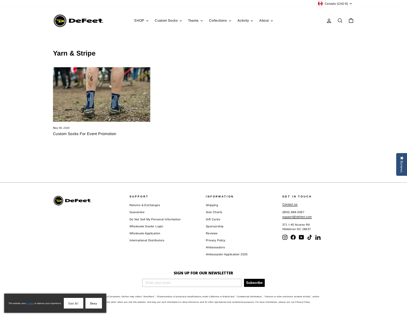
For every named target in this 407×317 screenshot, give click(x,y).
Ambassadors (215, 247)
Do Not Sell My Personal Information (155, 219)
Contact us (290, 204)
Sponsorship (214, 226)
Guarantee (137, 212)
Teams (193, 20)
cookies (30, 303)
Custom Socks (166, 20)
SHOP (139, 20)
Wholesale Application (145, 233)
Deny (93, 303)
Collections (218, 20)
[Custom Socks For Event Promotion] (101, 94)
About (264, 20)
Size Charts (214, 212)
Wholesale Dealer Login (146, 226)
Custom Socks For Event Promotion (84, 134)
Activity (243, 20)
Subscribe (254, 283)
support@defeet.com (297, 216)
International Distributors (147, 240)
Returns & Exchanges (145, 205)
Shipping (212, 205)
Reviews (212, 233)
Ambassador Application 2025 (227, 254)
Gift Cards (213, 219)
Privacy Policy (216, 240)
